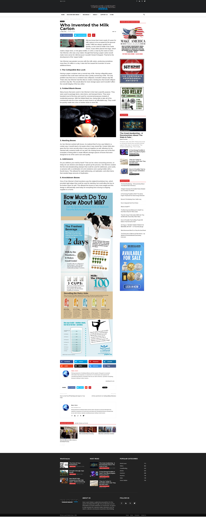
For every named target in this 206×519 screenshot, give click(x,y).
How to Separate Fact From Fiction (129, 203)
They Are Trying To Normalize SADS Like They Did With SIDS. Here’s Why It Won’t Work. (132, 215)
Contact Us (143, 515)
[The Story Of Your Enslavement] (64, 465)
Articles (62, 438)
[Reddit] (78, 416)
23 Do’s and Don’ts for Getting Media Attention (104, 396)
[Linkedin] (139, 1)
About (131, 515)
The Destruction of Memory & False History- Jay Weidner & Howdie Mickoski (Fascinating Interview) (133, 235)
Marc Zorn (63, 31)
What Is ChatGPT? (125, 206)
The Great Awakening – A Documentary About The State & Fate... (131, 135)
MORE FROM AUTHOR (81, 423)
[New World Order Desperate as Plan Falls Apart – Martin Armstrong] (64, 480)
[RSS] (142, 1)
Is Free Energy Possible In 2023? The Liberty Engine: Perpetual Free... (137, 151)
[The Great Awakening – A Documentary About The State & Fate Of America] (133, 124)
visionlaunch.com (110, 381)
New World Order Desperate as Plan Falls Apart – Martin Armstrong (77, 480)
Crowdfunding (123, 468)
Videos (95, 14)
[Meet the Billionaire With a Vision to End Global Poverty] (69, 433)
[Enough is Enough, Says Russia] (64, 473)
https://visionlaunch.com (76, 407)
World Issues (72, 466)
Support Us (104, 14)
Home (63, 14)
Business (122, 475)
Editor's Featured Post (124, 130)
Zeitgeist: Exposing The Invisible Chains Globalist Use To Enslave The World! (133, 189)
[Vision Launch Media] (103, 7)
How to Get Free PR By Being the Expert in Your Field (72, 396)
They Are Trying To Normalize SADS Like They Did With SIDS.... (137, 161)
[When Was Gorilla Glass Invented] (107, 429)
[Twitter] (145, 1)
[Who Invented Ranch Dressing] (88, 429)
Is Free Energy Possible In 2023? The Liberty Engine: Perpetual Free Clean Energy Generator (133, 194)
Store (112, 14)
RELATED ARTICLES (67, 423)
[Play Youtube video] (88, 121)
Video (121, 478)
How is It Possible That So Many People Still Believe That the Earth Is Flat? (132, 220)
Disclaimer (137, 515)
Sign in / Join (62, 1)
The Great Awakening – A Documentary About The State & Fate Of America (132, 184)
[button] (144, 15)
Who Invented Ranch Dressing (86, 433)
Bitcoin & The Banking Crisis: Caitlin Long (131, 199)
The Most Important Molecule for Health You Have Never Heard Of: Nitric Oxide (132, 210)
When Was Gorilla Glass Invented (106, 433)
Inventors (62, 21)
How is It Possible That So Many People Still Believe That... (137, 170)
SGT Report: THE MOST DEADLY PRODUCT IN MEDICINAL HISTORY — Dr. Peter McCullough (132, 225)
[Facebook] (137, 1)
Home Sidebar (73, 474)
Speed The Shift (123, 139)
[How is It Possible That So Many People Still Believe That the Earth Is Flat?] (124, 171)
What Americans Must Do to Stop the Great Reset (133, 230)
